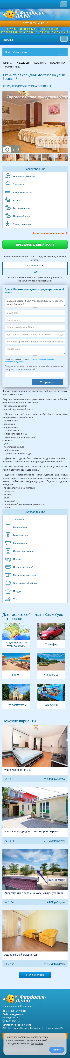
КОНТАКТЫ (13, 1021)
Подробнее (37, 1043)
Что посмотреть (16, 696)
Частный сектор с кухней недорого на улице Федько (35, 815)
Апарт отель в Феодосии (35, 877)
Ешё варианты (35, 975)
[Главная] (24, 998)
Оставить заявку (35, 23)
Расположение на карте (48, 233)
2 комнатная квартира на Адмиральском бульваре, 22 (35, 938)
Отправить (47, 382)
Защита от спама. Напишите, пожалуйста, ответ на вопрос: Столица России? (34, 367)
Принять (57, 1049)
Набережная (51, 666)
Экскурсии (51, 696)
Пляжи (16, 666)
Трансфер (51, 635)
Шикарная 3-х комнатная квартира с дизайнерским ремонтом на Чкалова (35, 753)
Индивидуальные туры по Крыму (16, 635)
